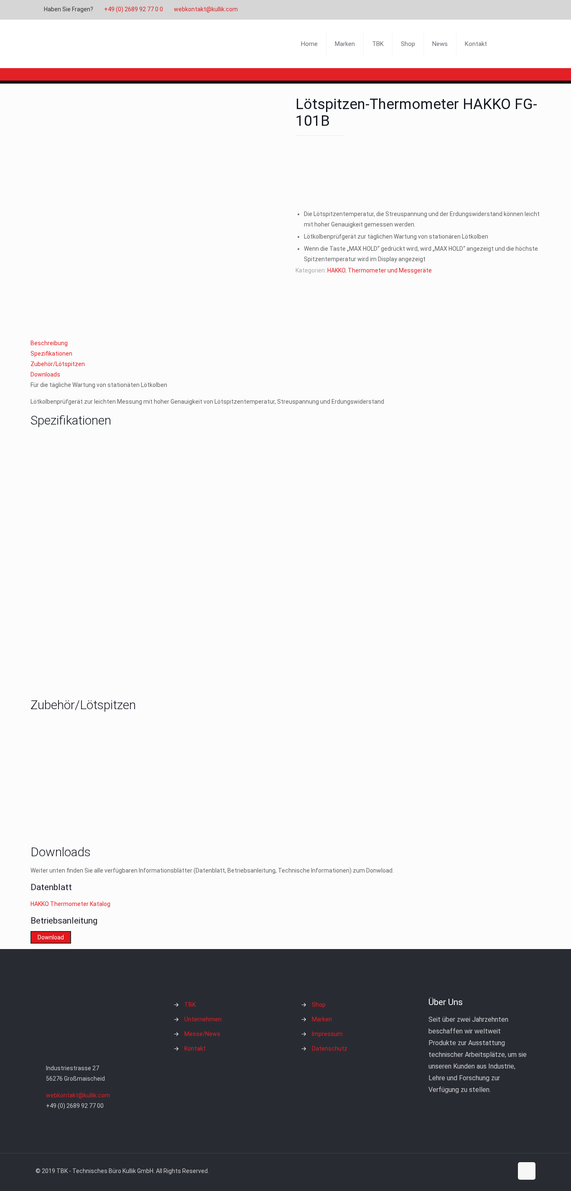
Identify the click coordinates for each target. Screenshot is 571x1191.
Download (51, 937)
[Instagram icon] (512, 9)
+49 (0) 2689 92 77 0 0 (133, 9)
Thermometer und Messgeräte (390, 270)
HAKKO (336, 270)
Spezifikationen (51, 353)
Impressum (327, 1034)
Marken (322, 1019)
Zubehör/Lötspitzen (58, 364)
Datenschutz (329, 1048)
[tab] (285, 343)
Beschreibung (49, 343)
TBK (190, 1004)
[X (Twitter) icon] (491, 9)
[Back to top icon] (526, 1171)
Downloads (45, 374)
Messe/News (202, 1034)
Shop (319, 1004)
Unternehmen (203, 1019)
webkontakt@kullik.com (206, 9)
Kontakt (195, 1048)
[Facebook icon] (480, 9)
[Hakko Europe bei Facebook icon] (522, 9)
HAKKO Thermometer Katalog (71, 904)
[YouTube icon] (501, 9)
